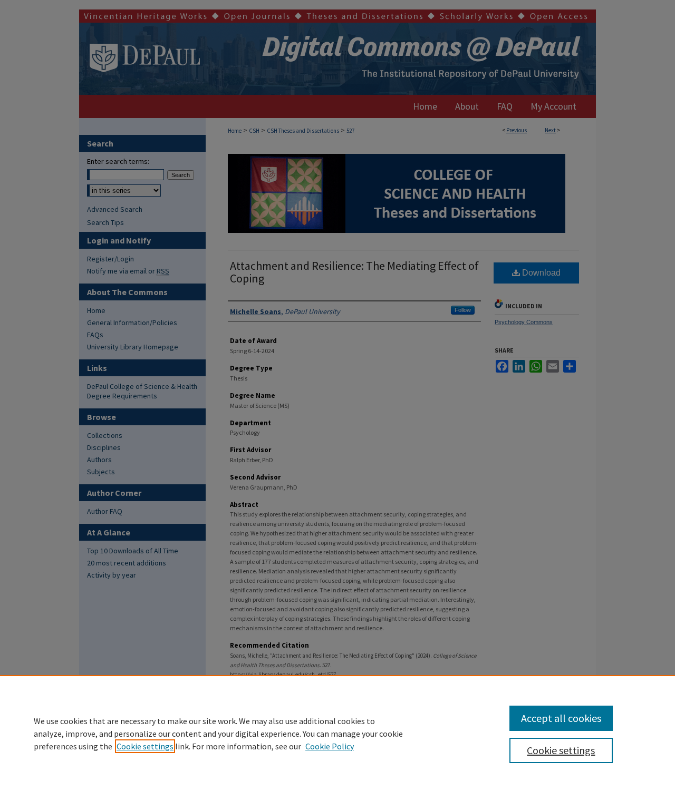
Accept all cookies (561, 718)
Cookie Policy (329, 746)
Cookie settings (145, 746)
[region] (337, 733)
